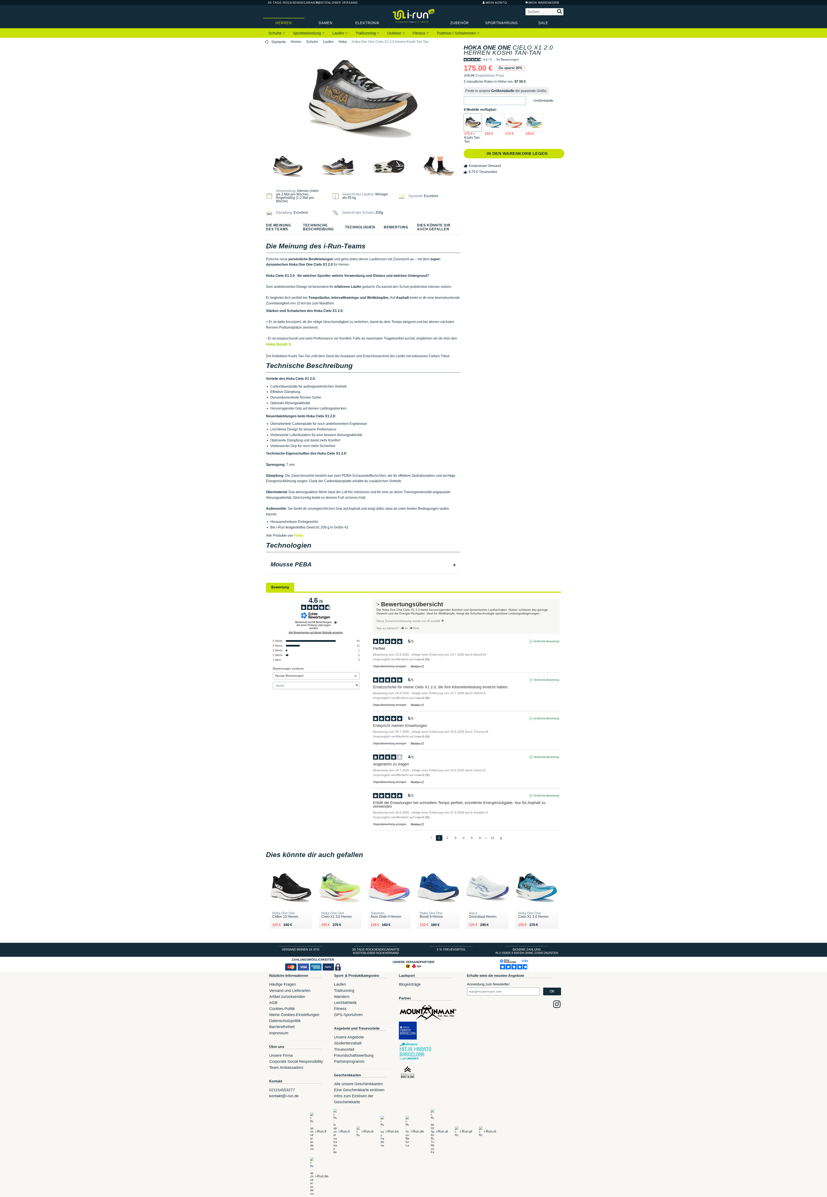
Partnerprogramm (349, 1061)
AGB (273, 1003)
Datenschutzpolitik (285, 1021)
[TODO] (442, 620)
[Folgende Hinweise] (501, 838)
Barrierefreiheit (282, 1027)
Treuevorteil (344, 1049)
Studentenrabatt (348, 1043)
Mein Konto (496, 2)
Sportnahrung (501, 23)
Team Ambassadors (286, 1067)
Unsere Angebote (349, 1037)
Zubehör (459, 23)
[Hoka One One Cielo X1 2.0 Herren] (493, 122)
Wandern (342, 996)
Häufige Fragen (282, 984)
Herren (283, 23)
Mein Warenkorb (544, 2)
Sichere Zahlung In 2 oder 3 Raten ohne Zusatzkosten (526, 951)
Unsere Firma (281, 1055)
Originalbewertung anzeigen (389, 666)
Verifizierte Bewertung (546, 641)
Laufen (338, 33)
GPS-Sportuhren (348, 1015)
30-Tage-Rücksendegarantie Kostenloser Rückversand (376, 951)
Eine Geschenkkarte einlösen (359, 1090)
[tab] (363, 565)
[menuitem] (277, 33)
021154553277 (282, 1090)
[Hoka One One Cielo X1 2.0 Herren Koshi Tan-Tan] (473, 122)
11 (492, 838)
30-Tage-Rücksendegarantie (288, 2)
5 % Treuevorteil (451, 949)
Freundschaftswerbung (353, 1055)
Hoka (343, 42)
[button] (495, 100)
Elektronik (367, 23)
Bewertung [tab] (280, 587)
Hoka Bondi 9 (278, 344)
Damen (326, 23)
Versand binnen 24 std (300, 949)
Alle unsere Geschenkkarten (358, 1084)
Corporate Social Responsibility (296, 1061)
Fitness (419, 33)
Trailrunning (366, 33)
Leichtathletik (345, 1003)
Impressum (278, 1033)
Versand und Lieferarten (290, 990)
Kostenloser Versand (333, 2)
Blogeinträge (410, 984)
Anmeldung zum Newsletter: (488, 984)
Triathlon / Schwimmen (457, 33)
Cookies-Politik (282, 1009)
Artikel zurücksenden (287, 996)
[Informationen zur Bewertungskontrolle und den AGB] (335, 622)
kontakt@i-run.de (284, 1096)
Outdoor (394, 33)
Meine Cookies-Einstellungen (294, 1015)
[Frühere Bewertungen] (431, 837)
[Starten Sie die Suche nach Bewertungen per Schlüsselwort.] (357, 685)
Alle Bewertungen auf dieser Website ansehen (316, 632)
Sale (543, 23)
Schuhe (275, 33)
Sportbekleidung (307, 33)
